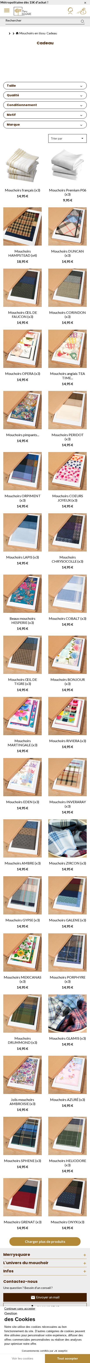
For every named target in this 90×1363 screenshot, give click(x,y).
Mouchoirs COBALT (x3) (67, 618)
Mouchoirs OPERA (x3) (22, 373)
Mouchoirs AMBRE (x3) (23, 863)
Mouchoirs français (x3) (22, 190)
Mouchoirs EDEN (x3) (22, 802)
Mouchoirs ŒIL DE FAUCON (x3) (22, 314)
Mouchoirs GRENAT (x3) (23, 1222)
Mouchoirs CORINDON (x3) (67, 314)
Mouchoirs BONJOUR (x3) (67, 681)
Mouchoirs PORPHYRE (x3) (67, 979)
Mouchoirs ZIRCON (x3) (67, 863)
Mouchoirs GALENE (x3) (67, 920)
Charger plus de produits (45, 1241)
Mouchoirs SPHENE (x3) (22, 1161)
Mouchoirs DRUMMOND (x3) (22, 1040)
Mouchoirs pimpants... (22, 435)
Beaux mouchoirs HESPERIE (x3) (22, 620)
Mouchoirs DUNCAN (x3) (67, 253)
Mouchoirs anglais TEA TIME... (67, 375)
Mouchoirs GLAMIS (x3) (67, 1038)
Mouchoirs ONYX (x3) (67, 1222)
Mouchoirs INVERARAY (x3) (67, 804)
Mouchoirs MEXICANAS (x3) (22, 979)
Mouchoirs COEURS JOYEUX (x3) (67, 498)
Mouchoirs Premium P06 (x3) (67, 192)
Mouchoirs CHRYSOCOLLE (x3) (67, 559)
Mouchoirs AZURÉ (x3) (67, 1099)
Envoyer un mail (47, 1297)
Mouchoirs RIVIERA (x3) (67, 741)
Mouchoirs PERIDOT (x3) (68, 437)
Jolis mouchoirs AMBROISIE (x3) (22, 1101)
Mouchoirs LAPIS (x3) (22, 557)
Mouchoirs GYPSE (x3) (22, 920)
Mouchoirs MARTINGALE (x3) (22, 743)
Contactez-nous (20, 1281)
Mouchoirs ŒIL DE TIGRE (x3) (22, 681)
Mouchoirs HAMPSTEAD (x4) (22, 253)
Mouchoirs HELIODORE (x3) (67, 1163)
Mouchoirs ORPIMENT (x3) (23, 498)
